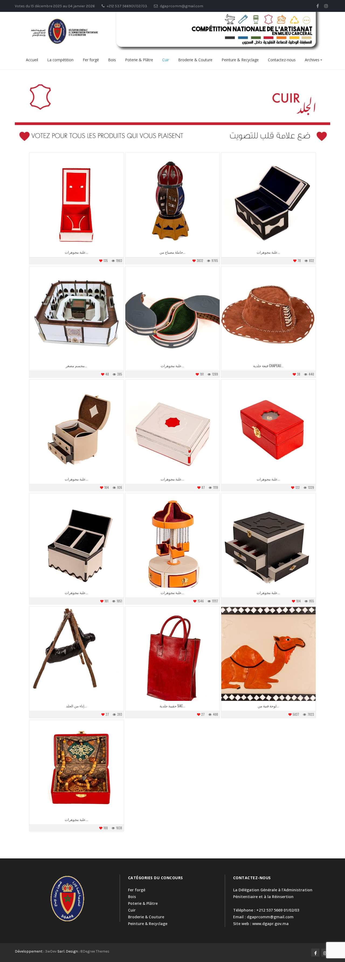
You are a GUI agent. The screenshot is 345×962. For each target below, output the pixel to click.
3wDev (51, 951)
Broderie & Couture (195, 59)
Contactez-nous (282, 59)
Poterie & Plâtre (139, 59)
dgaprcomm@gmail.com (270, 916)
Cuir (165, 59)
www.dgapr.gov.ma (270, 923)
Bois (112, 59)
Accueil (32, 59)
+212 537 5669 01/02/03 (277, 910)
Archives (312, 59)
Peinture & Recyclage (240, 59)
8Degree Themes (94, 951)
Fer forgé (91, 59)
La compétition (60, 59)
